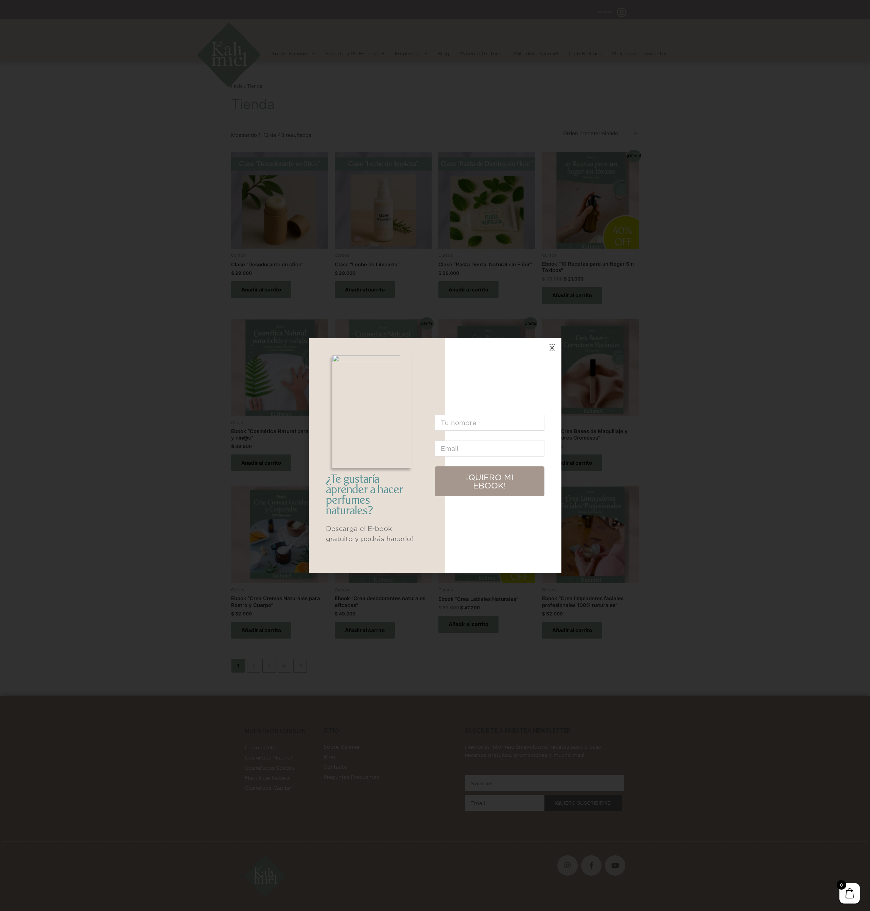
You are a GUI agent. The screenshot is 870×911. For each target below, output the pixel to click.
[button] (552, 347)
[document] (435, 455)
